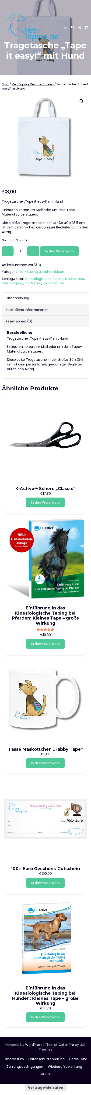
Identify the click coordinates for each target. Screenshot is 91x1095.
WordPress (33, 1044)
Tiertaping (33, 283)
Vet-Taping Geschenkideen (33, 84)
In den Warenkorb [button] (45, 502)
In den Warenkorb (59, 251)
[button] (79, 27)
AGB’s (45, 1074)
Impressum (14, 1059)
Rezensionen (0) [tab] (19, 321)
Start (5, 84)
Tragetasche (53, 283)
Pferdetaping (12, 283)
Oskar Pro (66, 1044)
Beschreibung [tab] (18, 298)
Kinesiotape (74, 278)
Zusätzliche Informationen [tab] (27, 309)
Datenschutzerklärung (46, 1059)
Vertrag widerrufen (45, 1087)
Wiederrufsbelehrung (65, 1066)
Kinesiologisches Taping (44, 278)
